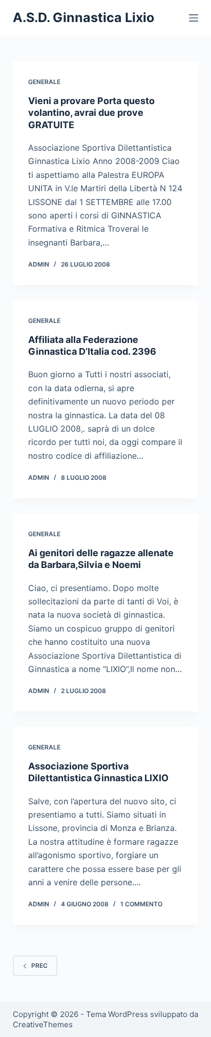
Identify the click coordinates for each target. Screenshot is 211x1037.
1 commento (141, 904)
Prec (39, 965)
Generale (44, 82)
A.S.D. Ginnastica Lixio (83, 17)
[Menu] (193, 18)
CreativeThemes (43, 1024)
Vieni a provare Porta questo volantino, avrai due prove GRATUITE (91, 112)
